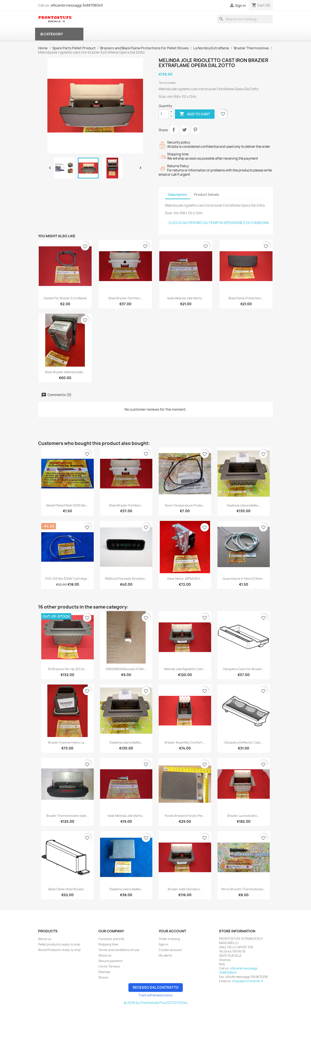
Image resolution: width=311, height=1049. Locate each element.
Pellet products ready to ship (59, 944)
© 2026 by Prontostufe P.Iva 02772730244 (155, 1003)
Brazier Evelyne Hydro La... (67, 742)
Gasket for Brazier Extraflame (65, 298)
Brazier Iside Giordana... (185, 889)
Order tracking (169, 939)
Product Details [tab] (206, 194)
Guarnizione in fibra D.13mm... (244, 579)
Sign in (163, 944)
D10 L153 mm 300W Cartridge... (67, 579)
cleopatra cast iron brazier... (243, 669)
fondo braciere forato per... (185, 816)
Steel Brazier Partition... (125, 298)
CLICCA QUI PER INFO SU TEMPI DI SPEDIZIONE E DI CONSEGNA (219, 222)
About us (44, 939)
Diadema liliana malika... (243, 505)
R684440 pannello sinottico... (126, 579)
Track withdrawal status (155, 995)
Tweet (184, 130)
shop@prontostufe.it (247, 981)
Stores (103, 977)
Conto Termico (109, 966)
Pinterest (195, 130)
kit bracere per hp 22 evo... (67, 669)
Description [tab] (177, 194)
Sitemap (104, 972)
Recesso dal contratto (156, 987)
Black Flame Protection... (246, 298)
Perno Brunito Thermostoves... (243, 889)
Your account (172, 931)
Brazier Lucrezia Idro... (243, 816)
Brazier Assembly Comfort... (185, 742)
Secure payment (110, 961)
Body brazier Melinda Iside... (65, 372)
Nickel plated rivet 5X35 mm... (67, 505)
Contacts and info (111, 939)
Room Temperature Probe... (185, 505)
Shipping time (108, 944)
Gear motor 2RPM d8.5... (184, 579)
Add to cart (194, 113)
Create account (170, 950)
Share (173, 130)
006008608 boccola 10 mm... (126, 669)
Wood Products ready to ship (59, 950)
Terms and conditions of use (118, 950)
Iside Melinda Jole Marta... (185, 298)
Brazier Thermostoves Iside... (67, 816)
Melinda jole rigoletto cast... (185, 669)
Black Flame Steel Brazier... (67, 889)
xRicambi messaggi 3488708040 (77, 5)
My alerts (165, 955)
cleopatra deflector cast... (243, 742)
